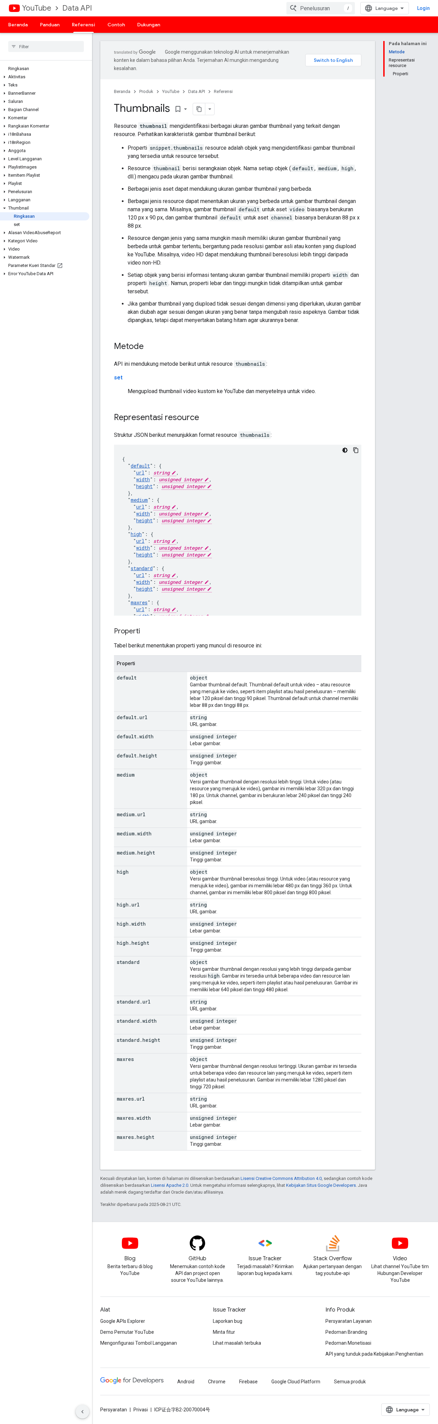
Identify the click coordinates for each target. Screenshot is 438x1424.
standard (142, 568)
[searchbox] (46, 46)
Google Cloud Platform (295, 1381)
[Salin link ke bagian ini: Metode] (150, 347)
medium (139, 500)
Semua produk (350, 1381)
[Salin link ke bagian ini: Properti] (147, 632)
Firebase (248, 1381)
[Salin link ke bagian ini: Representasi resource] (206, 418)
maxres (139, 602)
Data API (77, 8)
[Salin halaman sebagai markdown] (199, 109)
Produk (146, 91)
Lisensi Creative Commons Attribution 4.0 (281, 1178)
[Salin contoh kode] (355, 450)
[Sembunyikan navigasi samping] (82, 1412)
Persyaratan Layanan (348, 1321)
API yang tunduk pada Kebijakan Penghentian (374, 1354)
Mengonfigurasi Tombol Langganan (138, 1343)
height (144, 486)
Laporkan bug (227, 1321)
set (118, 377)
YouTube (36, 8)
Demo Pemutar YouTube (127, 1332)
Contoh (116, 25)
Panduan (50, 25)
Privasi (140, 1409)
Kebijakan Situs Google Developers (321, 1185)
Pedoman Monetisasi (348, 1343)
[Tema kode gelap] (344, 450)
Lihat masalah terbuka (237, 1343)
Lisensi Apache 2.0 (169, 1185)
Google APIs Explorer (122, 1321)
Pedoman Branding (346, 1332)
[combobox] (320, 8)
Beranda (18, 25)
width (143, 479)
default (140, 465)
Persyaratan (113, 1409)
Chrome (217, 1381)
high (136, 534)
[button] (44, 77)
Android (185, 1381)
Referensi (83, 25)
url (140, 472)
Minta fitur (224, 1332)
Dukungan (148, 25)
